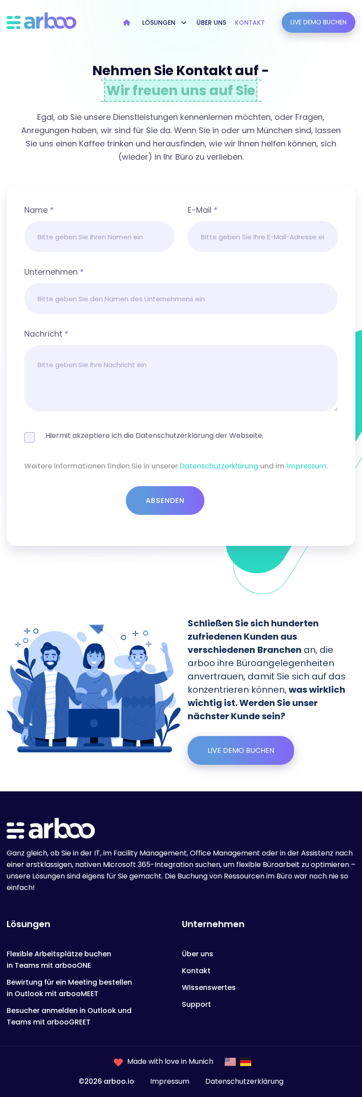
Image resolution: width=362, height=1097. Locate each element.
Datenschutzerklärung (219, 466)
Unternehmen (54, 271)
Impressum (307, 466)
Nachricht (46, 333)
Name (39, 209)
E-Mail (203, 209)
